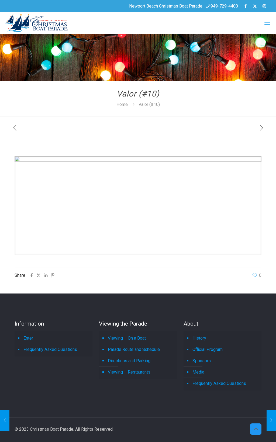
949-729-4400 (224, 6)
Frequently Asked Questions (50, 349)
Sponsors (201, 360)
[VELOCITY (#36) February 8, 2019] (4, 420)
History (199, 338)
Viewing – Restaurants (129, 372)
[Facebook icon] (245, 6)
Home (122, 104)
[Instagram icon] (264, 6)
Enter (28, 338)
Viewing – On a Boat (127, 338)
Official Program (207, 349)
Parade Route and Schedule (134, 349)
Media (198, 372)
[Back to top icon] (255, 429)
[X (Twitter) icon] (255, 6)
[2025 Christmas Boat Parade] (36, 23)
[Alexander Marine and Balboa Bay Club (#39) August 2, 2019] (271, 420)
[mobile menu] (267, 22)
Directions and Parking (129, 360)
